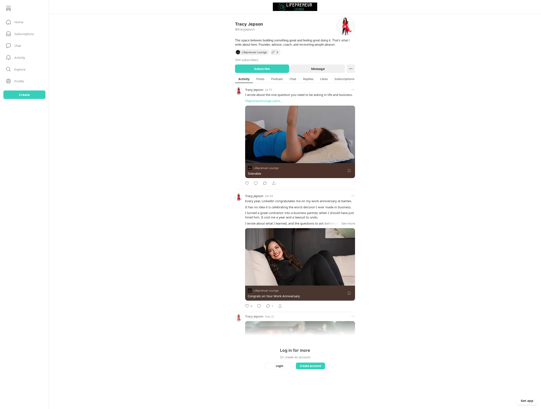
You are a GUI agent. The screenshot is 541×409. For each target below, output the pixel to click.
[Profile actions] (351, 68)
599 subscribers (246, 60)
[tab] (244, 79)
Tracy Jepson (254, 89)
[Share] (273, 183)
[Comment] (256, 183)
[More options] (353, 89)
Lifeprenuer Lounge (266, 168)
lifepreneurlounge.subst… (264, 101)
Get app (527, 400)
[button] (24, 22)
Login (279, 366)
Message (318, 69)
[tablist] (296, 79)
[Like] (247, 183)
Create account (310, 366)
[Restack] (264, 183)
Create (24, 95)
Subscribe (262, 69)
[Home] (8, 8)
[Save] (349, 170)
